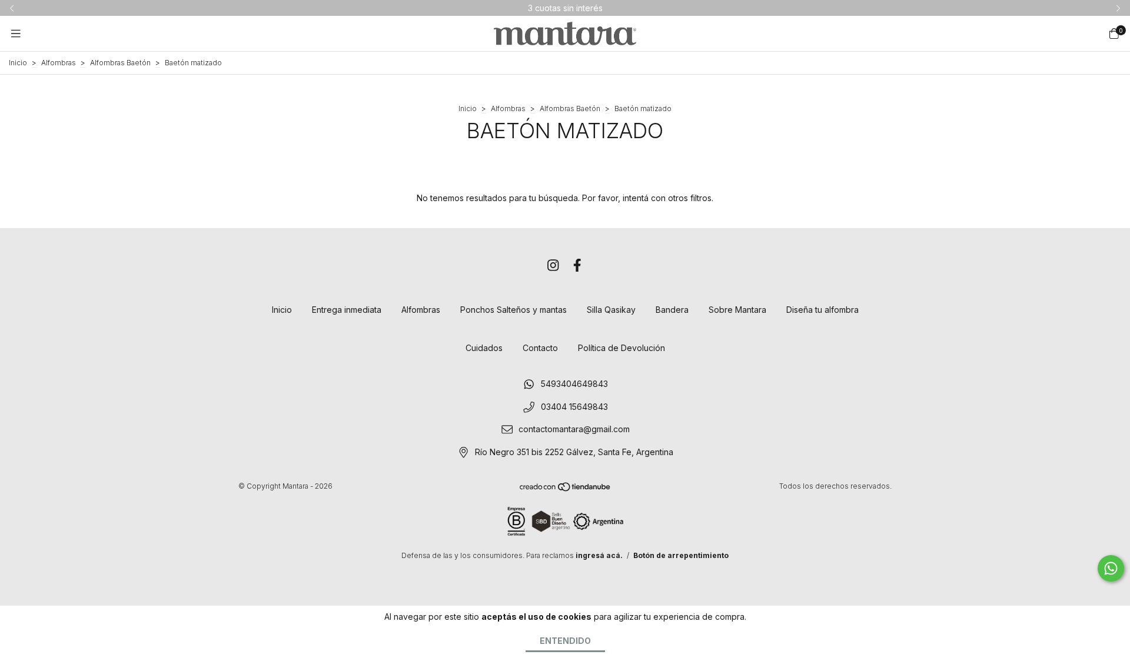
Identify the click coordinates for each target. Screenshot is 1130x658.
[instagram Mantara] (553, 265)
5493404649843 (574, 384)
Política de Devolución (621, 348)
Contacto (540, 348)
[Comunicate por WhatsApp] (1111, 568)
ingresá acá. (599, 555)
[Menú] (16, 33)
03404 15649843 (574, 407)
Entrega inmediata (346, 310)
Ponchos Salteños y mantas (513, 310)
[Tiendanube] (566, 489)
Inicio (18, 62)
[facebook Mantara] (577, 265)
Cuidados (484, 348)
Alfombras (58, 62)
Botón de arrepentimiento (681, 555)
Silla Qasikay (611, 310)
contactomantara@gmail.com (574, 430)
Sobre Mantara (737, 310)
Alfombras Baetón (120, 62)
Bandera (672, 310)
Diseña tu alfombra (822, 310)
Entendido (565, 641)
